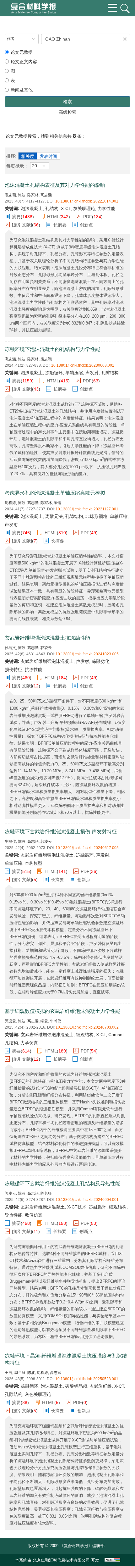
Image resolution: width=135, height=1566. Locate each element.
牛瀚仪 (10, 841)
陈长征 (46, 1193)
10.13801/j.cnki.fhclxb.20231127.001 (87, 509)
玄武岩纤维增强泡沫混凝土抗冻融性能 (47, 638)
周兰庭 (19, 1372)
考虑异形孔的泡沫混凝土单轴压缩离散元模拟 (55, 493)
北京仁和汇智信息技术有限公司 (61, 1560)
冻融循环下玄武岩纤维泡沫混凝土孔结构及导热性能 (62, 1183)
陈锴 (57, 503)
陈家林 (33, 195)
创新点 (86, 224)
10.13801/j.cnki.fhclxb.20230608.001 (82, 365)
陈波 (21, 195)
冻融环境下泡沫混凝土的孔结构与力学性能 (52, 349)
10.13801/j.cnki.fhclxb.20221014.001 (86, 201)
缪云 (44, 1021)
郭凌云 (46, 648)
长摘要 (60, 224)
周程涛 (10, 503)
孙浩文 (10, 648)
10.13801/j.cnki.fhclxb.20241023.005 (87, 654)
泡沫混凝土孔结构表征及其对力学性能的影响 (55, 185)
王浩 (8, 1372)
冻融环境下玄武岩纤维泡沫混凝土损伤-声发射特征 (61, 831)
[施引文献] (22, 224)
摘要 (16, 216)
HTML (53, 216)
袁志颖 (10, 195)
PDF (87, 216)
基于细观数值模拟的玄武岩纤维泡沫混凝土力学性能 (62, 1011)
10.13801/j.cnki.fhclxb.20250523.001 (86, 1379)
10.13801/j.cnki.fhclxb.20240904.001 (87, 1199)
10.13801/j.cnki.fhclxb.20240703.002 (87, 1027)
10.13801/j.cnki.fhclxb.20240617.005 (87, 848)
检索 (67, 101)
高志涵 (46, 195)
